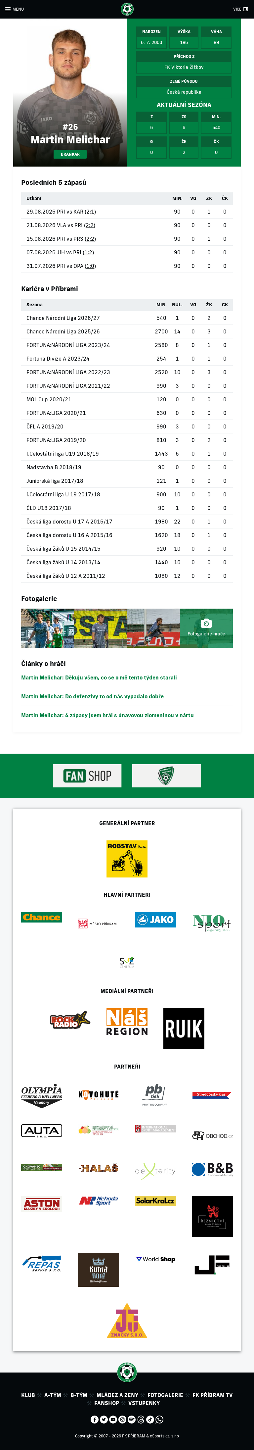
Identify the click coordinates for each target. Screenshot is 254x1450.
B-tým (78, 1395)
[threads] (141, 1419)
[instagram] (122, 1419)
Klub (28, 1395)
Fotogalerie (165, 1395)
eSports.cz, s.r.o (164, 1435)
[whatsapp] (159, 1419)
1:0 (90, 266)
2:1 (90, 211)
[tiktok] (150, 1419)
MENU (18, 9)
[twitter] (104, 1419)
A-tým (52, 1395)
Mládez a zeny (117, 1395)
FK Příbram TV (212, 1395)
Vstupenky (144, 1403)
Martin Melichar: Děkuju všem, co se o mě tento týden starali (99, 677)
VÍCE (237, 9)
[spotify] (132, 1419)
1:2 (88, 252)
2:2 (90, 225)
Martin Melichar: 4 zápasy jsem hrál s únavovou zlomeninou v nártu (107, 715)
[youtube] (113, 1419)
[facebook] (95, 1419)
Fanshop (106, 1403)
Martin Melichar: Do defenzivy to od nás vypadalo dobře (92, 696)
